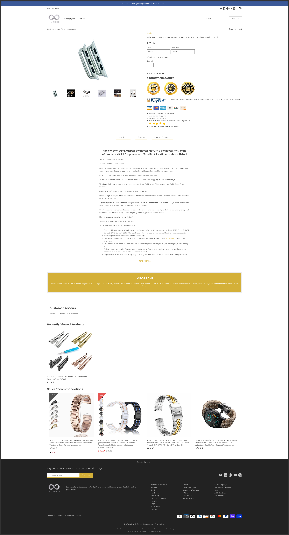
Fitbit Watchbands (158, 498)
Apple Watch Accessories (65, 29)
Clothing (154, 509)
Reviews (141, 137)
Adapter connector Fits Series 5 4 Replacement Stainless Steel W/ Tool (67, 378)
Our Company (220, 485)
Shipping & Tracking (191, 490)
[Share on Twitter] (157, 73)
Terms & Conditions (145, 524)
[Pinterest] (227, 8)
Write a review (72, 313)
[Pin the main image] (160, 73)
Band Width (176, 48)
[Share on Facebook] (154, 73)
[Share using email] (163, 73)
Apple (149, 33)
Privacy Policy (160, 524)
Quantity (150, 61)
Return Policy (188, 498)
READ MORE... (144, 261)
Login (50, 8)
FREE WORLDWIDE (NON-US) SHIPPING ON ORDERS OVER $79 (144, 4)
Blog (216, 490)
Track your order (189, 487)
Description (123, 137)
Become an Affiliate (222, 487)
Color (149, 48)
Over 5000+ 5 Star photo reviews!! (163, 124)
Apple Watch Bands (159, 485)
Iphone (154, 487)
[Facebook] (224, 8)
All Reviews (219, 495)
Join (56, 8)
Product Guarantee (162, 137)
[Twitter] (221, 8)
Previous (232, 29)
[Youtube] (231, 8)
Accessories (155, 506)
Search (185, 485)
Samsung (155, 495)
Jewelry (154, 501)
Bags (153, 504)
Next (240, 29)
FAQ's (185, 493)
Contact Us (187, 495)
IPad (153, 490)
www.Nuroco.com (74, 515)
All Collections (220, 493)
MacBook (154, 493)
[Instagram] (234, 8)
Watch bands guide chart (157, 57)
